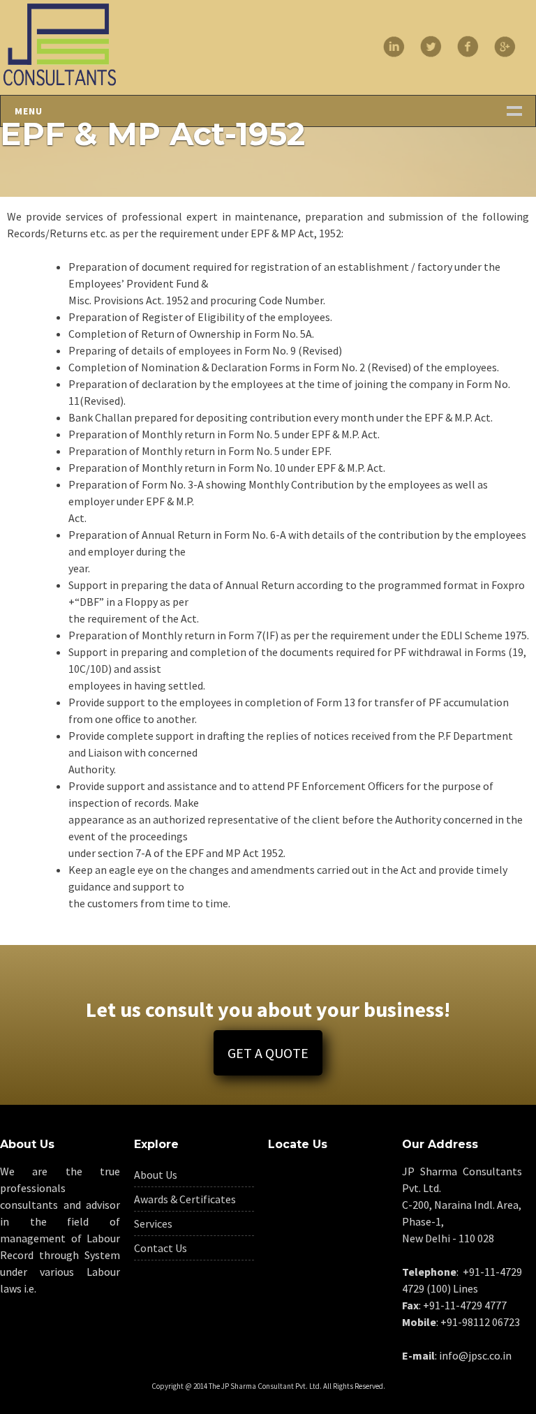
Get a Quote (268, 1053)
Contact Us (160, 1248)
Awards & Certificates (185, 1199)
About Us (155, 1175)
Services (153, 1223)
